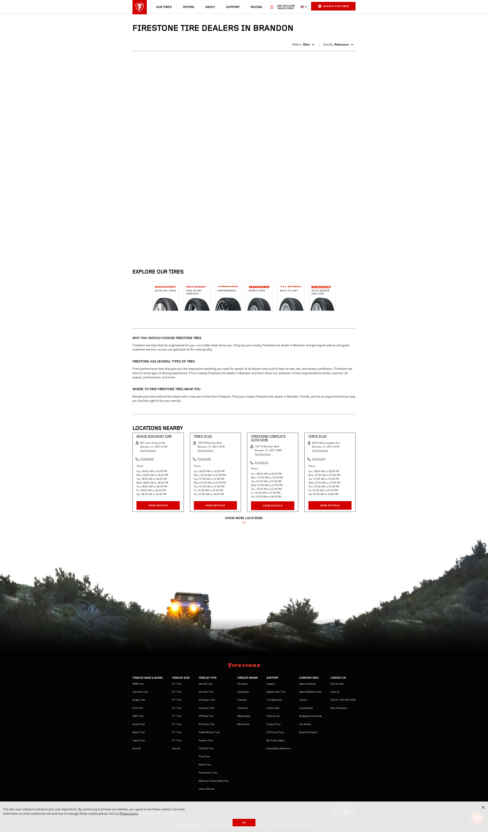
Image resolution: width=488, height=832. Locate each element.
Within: (301, 44)
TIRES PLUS (203, 436)
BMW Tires (138, 684)
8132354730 (164, 96)
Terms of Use (273, 716)
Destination (243, 692)
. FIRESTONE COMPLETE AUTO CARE (162, 66)
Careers (303, 700)
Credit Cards (272, 708)
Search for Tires (336, 6)
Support (233, 7)
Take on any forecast (194, 292)
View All (136, 749)
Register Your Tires (276, 692)
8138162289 (164, 194)
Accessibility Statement (278, 749)
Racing (256, 7)
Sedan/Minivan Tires (209, 732)
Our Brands (305, 724)
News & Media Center (310, 692)
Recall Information (308, 732)
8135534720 (261, 463)
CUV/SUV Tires (206, 749)
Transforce (242, 708)
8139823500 (164, 145)
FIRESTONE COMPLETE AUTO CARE (268, 438)
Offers (188, 7)
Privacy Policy (273, 724)
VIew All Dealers (339, 708)
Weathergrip (243, 716)
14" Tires (176, 741)
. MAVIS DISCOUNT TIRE (154, 111)
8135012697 (319, 459)
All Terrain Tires (206, 724)
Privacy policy (129, 813)
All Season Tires (207, 700)
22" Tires (176, 684)
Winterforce (243, 724)
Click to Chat (337, 684)
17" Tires (176, 716)
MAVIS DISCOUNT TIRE (154, 436)
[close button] (483, 807)
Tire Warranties (274, 700)
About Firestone (307, 684)
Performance (227, 291)
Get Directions (148, 450)
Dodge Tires (138, 700)
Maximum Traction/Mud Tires (214, 781)
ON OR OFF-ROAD (165, 291)
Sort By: (336, 44)
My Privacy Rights (275, 741)
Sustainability (306, 708)
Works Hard (257, 291)
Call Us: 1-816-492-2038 (343, 700)
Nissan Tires (138, 732)
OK (244, 823)
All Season (242, 684)
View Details (158, 505)
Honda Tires (138, 724)
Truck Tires (204, 757)
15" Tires (176, 732)
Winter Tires (205, 765)
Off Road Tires (206, 716)
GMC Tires (137, 716)
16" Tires (176, 724)
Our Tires (164, 7)
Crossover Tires (206, 708)
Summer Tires (206, 741)
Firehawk (242, 700)
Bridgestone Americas (310, 716)
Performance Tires (208, 773)
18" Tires (176, 708)
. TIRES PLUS (146, 160)
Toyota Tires (138, 741)
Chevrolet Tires (140, 692)
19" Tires (176, 700)
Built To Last (289, 291)
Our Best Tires (206, 692)
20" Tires (176, 692)
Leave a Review (206, 789)
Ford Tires (137, 708)
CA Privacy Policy (275, 732)
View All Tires (205, 684)
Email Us (335, 692)
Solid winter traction (320, 292)
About (210, 7)
